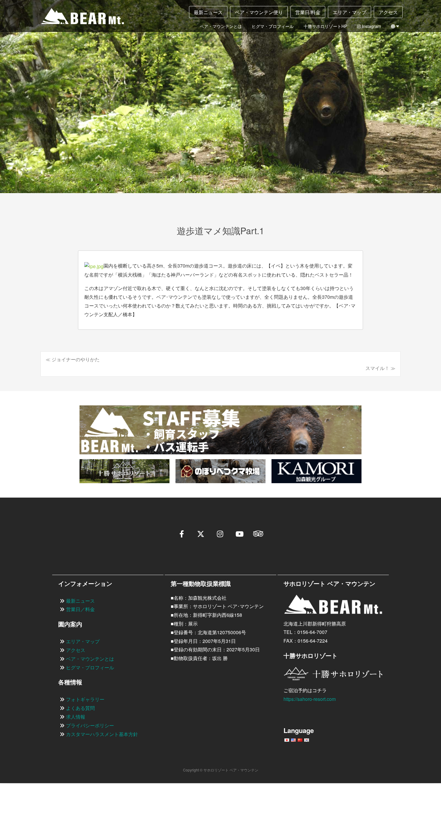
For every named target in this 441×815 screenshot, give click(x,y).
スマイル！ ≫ (380, 368)
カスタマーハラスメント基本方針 (102, 734)
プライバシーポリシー (90, 725)
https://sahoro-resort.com (310, 698)
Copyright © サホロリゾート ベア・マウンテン (220, 769)
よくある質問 (80, 707)
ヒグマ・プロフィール (273, 26)
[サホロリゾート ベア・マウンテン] (77, 18)
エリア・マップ (349, 12)
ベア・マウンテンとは (221, 26)
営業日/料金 (307, 12)
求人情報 (75, 716)
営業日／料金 (80, 609)
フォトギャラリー (85, 699)
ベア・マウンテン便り (259, 12)
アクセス (388, 12)
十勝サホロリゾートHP (325, 26)
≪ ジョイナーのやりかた (73, 359)
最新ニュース (208, 12)
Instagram (371, 26)
